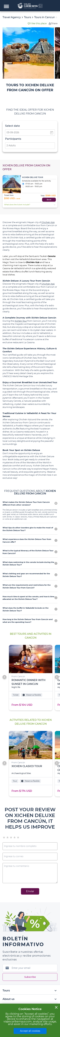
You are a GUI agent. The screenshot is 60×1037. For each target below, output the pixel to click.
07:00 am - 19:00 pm (33, 184)
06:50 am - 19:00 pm (33, 186)
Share (54, 23)
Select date (12, 125)
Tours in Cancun (44, 17)
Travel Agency (12, 17)
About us (30, 999)
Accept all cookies (30, 1030)
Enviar (30, 891)
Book (49, 199)
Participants (13, 138)
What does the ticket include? (30, 204)
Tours (27, 17)
